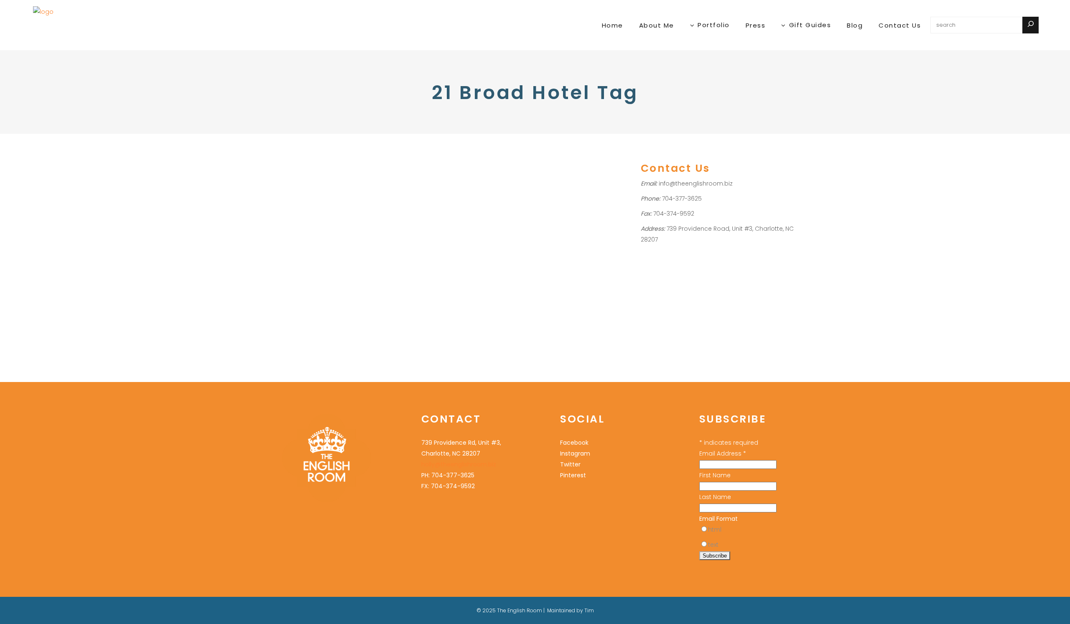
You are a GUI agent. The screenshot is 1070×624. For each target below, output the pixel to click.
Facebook (574, 442)
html (714, 529)
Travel (271, 223)
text (713, 544)
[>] (1030, 25)
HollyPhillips (312, 223)
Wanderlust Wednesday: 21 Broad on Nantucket (300, 190)
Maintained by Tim (570, 610)
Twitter (570, 464)
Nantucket (325, 244)
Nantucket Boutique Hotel (297, 255)
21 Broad (275, 233)
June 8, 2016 (278, 155)
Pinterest (573, 475)
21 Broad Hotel (309, 233)
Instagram (575, 453)
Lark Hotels (294, 244)
